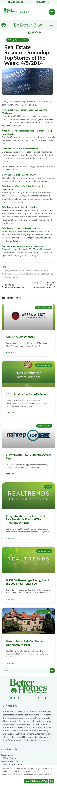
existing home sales (32, 273)
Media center (42, 2)
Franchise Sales (15, 2)
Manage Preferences (36, 781)
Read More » (11, 352)
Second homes (11, 277)
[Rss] (40, 32)
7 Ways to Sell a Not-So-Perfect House (20, 148)
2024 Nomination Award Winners (27, 394)
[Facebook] (36, 32)
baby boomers (11, 270)
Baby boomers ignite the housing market (21, 228)
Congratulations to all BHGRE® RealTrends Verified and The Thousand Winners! (25, 519)
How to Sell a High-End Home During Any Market (24, 643)
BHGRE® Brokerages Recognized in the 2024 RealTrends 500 (28, 582)
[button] (52, 12)
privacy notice (11, 771)
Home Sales (47, 273)
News (25, 40)
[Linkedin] (29, 32)
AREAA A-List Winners (20, 336)
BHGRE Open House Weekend (33, 270)
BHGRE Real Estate (13, 273)
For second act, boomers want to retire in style (24, 246)
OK (51, 781)
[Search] (52, 670)
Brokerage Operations (15, 40)
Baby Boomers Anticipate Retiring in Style (21, 207)
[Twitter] (33, 32)
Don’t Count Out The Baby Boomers (19, 174)
